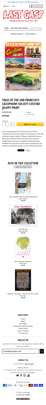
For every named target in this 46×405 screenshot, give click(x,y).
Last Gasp (26, 392)
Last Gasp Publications (19, 28)
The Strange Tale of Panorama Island (23, 197)
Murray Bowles (23, 231)
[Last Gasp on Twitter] (17, 375)
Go (42, 351)
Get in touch (29, 364)
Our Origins (23, 324)
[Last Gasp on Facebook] (21, 375)
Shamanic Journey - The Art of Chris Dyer (23, 294)
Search (23, 319)
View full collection (23, 167)
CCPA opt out (23, 333)
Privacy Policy (23, 328)
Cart (37, 6)
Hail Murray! (23, 229)
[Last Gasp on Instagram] (24, 375)
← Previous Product (16, 34)
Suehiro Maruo (23, 199)
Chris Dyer (23, 296)
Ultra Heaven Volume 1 (23, 261)
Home (6, 28)
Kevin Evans (7, 112)
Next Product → (31, 34)
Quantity (5, 121)
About (23, 321)
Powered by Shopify (23, 395)
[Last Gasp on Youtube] (28, 375)
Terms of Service (23, 331)
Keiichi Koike (23, 263)
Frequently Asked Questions (23, 326)
